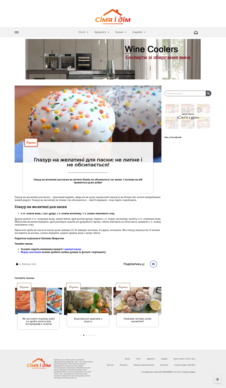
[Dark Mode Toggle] (217, 379)
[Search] (208, 93)
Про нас (110, 365)
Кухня (119, 32)
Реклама (123, 365)
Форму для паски (31, 252)
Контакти (164, 365)
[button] (153, 264)
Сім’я (81, 32)
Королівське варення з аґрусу (47, 320)
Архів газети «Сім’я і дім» (184, 359)
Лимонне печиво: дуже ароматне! (96, 320)
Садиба (137, 32)
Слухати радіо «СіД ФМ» (184, 365)
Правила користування (143, 365)
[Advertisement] (189, 224)
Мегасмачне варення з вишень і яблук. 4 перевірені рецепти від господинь (145, 321)
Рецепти (31, 142)
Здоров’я (100, 32)
